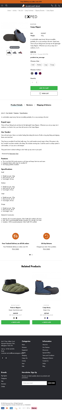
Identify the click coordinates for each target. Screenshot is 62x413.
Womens (24, 347)
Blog (44, 366)
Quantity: (33, 78)
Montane (3, 384)
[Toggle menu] (2, 5)
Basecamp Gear (14, 154)
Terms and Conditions (48, 355)
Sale (23, 366)
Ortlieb (3, 386)
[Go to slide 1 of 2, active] (29, 254)
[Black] (16, 318)
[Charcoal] (45, 318)
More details (15, 249)
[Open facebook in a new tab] (2, 358)
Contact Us (45, 361)
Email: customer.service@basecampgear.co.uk (12, 352)
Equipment (25, 350)
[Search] (6, 5)
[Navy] (47, 318)
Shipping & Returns (48, 358)
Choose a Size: (35, 61)
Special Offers (46, 353)
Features (16, 113)
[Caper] (14, 318)
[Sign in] (56, 5)
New (23, 363)
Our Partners (46, 347)
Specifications (24, 113)
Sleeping (24, 355)
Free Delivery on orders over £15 (31, 1)
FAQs (44, 363)
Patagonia (4, 378)
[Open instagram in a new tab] (6, 358)
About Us (45, 345)
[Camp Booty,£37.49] (46, 287)
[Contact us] (52, 5)
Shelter (24, 353)
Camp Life (24, 358)
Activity (24, 361)
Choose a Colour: (36, 70)
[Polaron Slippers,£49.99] (15, 287)
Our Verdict (9, 113)
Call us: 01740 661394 (7, 349)
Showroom (45, 350)
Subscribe (51, 383)
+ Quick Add (15, 322)
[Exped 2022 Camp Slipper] (9, 52)
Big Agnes (4, 376)
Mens (23, 345)
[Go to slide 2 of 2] (32, 254)
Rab (2, 381)
